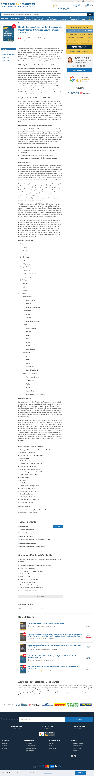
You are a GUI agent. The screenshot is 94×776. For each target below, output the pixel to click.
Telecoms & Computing (73, 18)
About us (4, 743)
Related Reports (6, 60)
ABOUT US (61, 1)
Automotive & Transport (63, 18)
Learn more (47, 773)
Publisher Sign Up (78, 743)
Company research (31, 746)
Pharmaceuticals (16, 18)
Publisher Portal (77, 746)
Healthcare (4, 18)
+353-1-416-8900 (76, 5)
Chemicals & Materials (27, 18)
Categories (29, 743)
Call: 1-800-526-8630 (79, 66)
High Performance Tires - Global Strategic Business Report (46, 623)
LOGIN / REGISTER (88, 1)
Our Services (90, 18)
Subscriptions (30, 750)
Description (5, 49)
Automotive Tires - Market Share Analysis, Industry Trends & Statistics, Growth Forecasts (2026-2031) (52, 656)
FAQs (50, 746)
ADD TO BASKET (79, 47)
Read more (40, 596)
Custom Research (31, 748)
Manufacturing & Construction (38, 18)
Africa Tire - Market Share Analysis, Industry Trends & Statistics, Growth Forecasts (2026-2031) (53, 667)
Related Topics (6, 57)
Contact (51, 743)
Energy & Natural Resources (51, 18)
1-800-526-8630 (63, 8)
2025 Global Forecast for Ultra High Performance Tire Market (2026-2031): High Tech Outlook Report (54, 646)
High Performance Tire (26, 609)
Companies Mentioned (8, 54)
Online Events (77, 748)
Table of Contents (7, 52)
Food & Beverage (82, 18)
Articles (75, 750)
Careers (4, 746)
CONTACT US (70, 1)
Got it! (80, 773)
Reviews (4, 748)
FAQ (78, 1)
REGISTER (79, 719)
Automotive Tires (41, 609)
